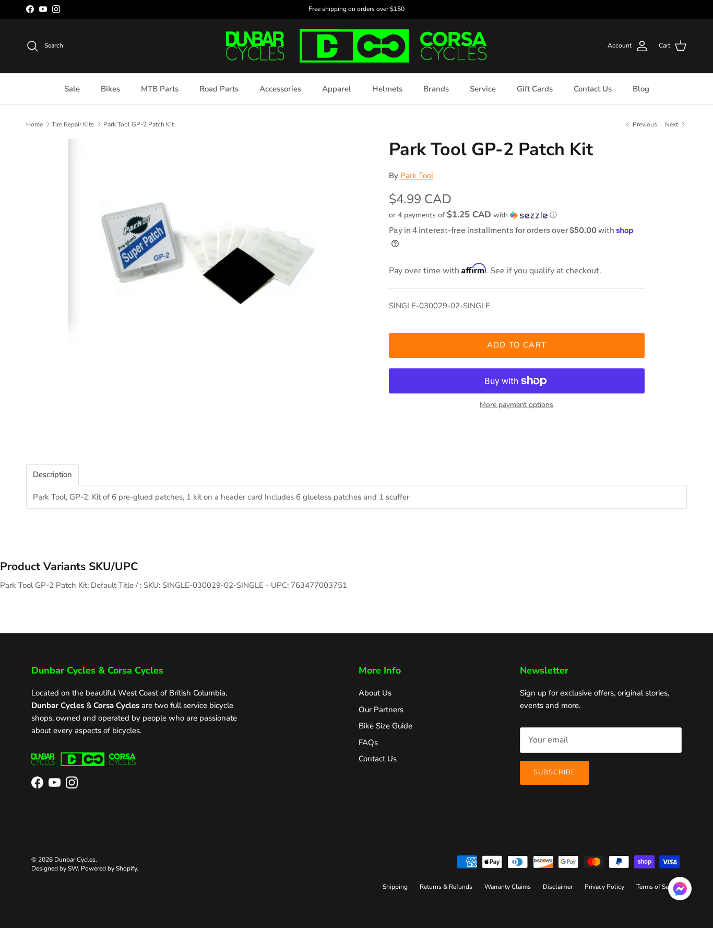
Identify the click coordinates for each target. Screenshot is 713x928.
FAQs (368, 742)
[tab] (52, 474)
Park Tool (416, 175)
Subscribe (554, 772)
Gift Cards (535, 89)
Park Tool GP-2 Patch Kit (138, 124)
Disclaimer (558, 887)
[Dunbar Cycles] (356, 46)
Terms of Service (659, 887)
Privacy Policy (604, 887)
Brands (436, 89)
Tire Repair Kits (73, 124)
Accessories (280, 89)
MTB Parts (160, 89)
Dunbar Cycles (75, 859)
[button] (473, 215)
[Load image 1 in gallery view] (217, 260)
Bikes (110, 89)
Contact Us (593, 89)
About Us (375, 693)
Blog (641, 89)
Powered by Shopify (109, 868)
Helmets (387, 89)
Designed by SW (54, 868)
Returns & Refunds (446, 887)
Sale (72, 89)
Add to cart (516, 345)
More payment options (516, 405)
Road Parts (219, 89)
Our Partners (381, 709)
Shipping (395, 887)
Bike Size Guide (385, 726)
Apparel (336, 89)
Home (34, 124)
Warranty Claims (507, 887)
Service (483, 89)
